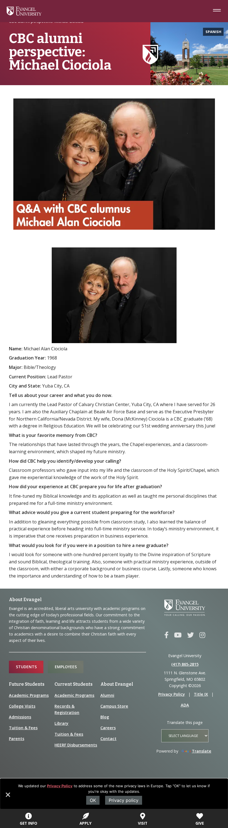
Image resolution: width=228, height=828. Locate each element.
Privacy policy (123, 800)
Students (26, 666)
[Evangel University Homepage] (24, 14)
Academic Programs (29, 695)
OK (93, 800)
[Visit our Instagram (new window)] (202, 635)
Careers (108, 727)
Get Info (28, 823)
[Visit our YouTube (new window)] (178, 635)
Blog (104, 717)
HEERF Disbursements (75, 745)
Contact (108, 738)
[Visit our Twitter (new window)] (190, 635)
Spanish (213, 31)
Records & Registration (66, 709)
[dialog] (114, 793)
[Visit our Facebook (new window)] (166, 635)
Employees (66, 666)
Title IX (201, 694)
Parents (16, 738)
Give (199, 823)
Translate (201, 751)
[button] (7, 796)
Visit (142, 823)
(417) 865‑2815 (185, 664)
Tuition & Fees (23, 727)
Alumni (107, 695)
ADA (185, 705)
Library (61, 723)
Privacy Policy (60, 786)
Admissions (20, 717)
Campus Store (114, 706)
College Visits (22, 706)
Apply (85, 823)
